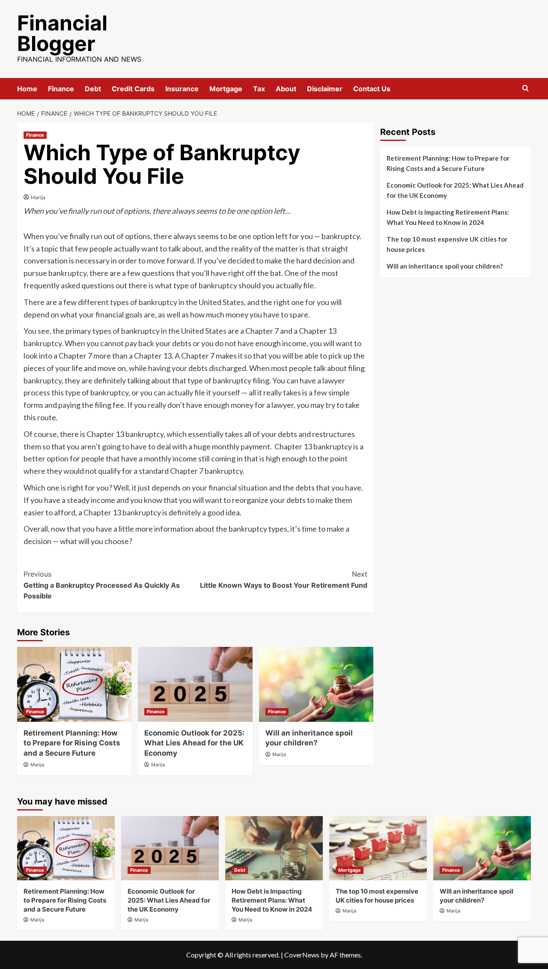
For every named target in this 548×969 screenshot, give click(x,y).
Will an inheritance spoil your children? (445, 266)
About (286, 88)
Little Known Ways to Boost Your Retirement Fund (283, 579)
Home (27, 88)
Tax (259, 88)
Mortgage (225, 88)
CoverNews (301, 955)
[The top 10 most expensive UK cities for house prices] (378, 848)
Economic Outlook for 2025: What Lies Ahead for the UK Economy (194, 743)
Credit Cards (133, 88)
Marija (38, 197)
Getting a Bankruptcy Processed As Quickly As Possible (102, 585)
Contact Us (371, 88)
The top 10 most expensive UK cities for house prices (447, 244)
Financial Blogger (62, 33)
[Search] (525, 88)
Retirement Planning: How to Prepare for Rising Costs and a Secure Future (72, 743)
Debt (93, 88)
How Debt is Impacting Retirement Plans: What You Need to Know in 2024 (448, 217)
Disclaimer (324, 88)
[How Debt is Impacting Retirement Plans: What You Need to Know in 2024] (274, 848)
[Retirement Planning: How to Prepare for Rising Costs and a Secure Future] (74, 684)
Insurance (182, 88)
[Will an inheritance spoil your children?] (316, 684)
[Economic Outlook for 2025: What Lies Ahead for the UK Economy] (195, 684)
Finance (61, 88)
